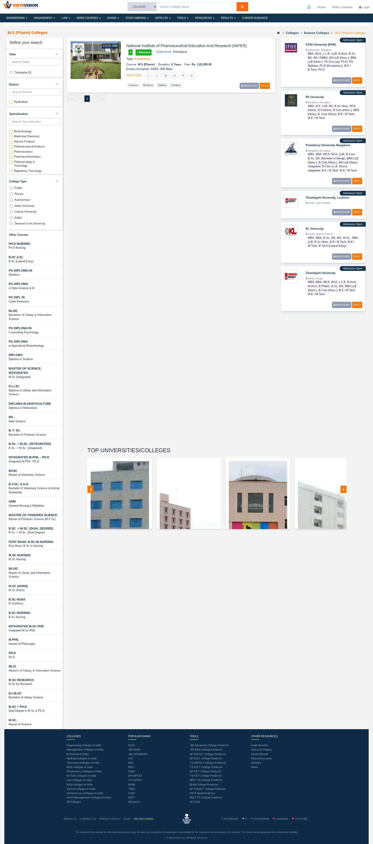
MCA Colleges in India (80, 767)
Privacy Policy (110, 818)
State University (24, 205)
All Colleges (74, 801)
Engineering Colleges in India (84, 745)
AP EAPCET (135, 775)
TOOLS (181, 17)
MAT (131, 762)
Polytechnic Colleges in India (84, 771)
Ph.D (12, 653)
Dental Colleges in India (81, 788)
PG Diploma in (20, 328)
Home (321, 7)
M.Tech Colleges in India (81, 775)
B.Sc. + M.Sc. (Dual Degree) (31, 528)
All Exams (134, 801)
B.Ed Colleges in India (80, 784)
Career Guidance (255, 17)
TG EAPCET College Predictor (208, 762)
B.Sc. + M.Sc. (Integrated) (30, 444)
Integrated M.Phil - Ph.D (29, 457)
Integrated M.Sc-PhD (26, 626)
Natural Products (24, 141)
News (254, 767)
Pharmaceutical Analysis (29, 146)
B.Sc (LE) (16, 257)
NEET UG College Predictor (206, 780)
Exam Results (259, 745)
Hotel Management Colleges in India (89, 797)
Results (227, 17)
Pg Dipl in (17, 297)
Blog (127, 818)
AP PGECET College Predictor (208, 788)
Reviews (148, 85)
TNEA (131, 788)
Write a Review (342, 7)
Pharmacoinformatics (27, 156)
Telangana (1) (22, 72)
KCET (131, 797)
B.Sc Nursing (19, 613)
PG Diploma (18, 341)
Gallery (162, 85)
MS (11, 417)
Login (365, 7)
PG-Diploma (18, 284)
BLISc (13, 311)
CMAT (132, 771)
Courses (133, 85)
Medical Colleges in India (82, 758)
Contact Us (88, 818)
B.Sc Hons (17, 599)
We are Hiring (143, 818)
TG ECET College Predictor (206, 767)
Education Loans (261, 758)
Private (18, 194)
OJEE (131, 793)
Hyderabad (20, 101)
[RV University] (291, 100)
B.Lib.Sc (15, 693)
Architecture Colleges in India (85, 793)
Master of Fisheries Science (33, 515)
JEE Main (166, 69)
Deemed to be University (29, 223)
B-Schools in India (78, 754)
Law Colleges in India (79, 780)
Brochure (250, 85)
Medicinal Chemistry (27, 136)
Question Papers (261, 749)
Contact (175, 85)
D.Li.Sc (14, 386)
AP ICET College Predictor (205, 771)
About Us (70, 818)
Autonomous (22, 199)
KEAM (131, 784)
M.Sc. (13, 720)
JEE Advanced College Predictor (209, 745)
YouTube (301, 818)
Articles (162, 17)
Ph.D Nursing (19, 243)
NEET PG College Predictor (206, 797)
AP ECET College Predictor (206, 758)
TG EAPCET (135, 780)
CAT (130, 758)
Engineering (15, 17)
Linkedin (282, 818)
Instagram (261, 818)
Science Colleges (316, 33)
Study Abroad (136, 17)
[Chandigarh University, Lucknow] (291, 200)
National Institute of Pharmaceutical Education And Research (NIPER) (186, 46)
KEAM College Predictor (204, 784)
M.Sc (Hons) (18, 586)
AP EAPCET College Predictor (208, 754)
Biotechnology (23, 131)
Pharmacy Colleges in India (83, 762)
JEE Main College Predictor (206, 749)
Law (65, 17)
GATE (154, 69)
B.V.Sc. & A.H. (19, 484)
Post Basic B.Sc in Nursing (31, 542)
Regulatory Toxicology (28, 170)
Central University (25, 211)
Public (18, 188)
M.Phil (14, 639)
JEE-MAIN (134, 749)
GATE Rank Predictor (202, 793)
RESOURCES (203, 17)
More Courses (88, 17)
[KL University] (291, 232)
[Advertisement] (313, 381)
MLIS (12, 666)
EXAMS (112, 17)
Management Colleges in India (85, 749)
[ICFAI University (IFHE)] (291, 47)
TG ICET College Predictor (206, 775)
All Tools (195, 801)
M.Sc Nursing (20, 555)
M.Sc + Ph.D (18, 706)
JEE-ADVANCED (137, 754)
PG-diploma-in (20, 270)
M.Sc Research (21, 680)
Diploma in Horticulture (30, 403)
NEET (131, 767)
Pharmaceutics (23, 151)
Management (43, 17)
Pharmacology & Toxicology (24, 164)
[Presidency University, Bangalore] (291, 148)
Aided (18, 217)
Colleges (292, 33)
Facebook (231, 818)
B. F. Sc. (15, 430)
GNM (12, 501)
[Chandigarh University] (291, 276)
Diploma (16, 355)
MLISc (13, 568)
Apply (264, 85)
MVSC (13, 471)
